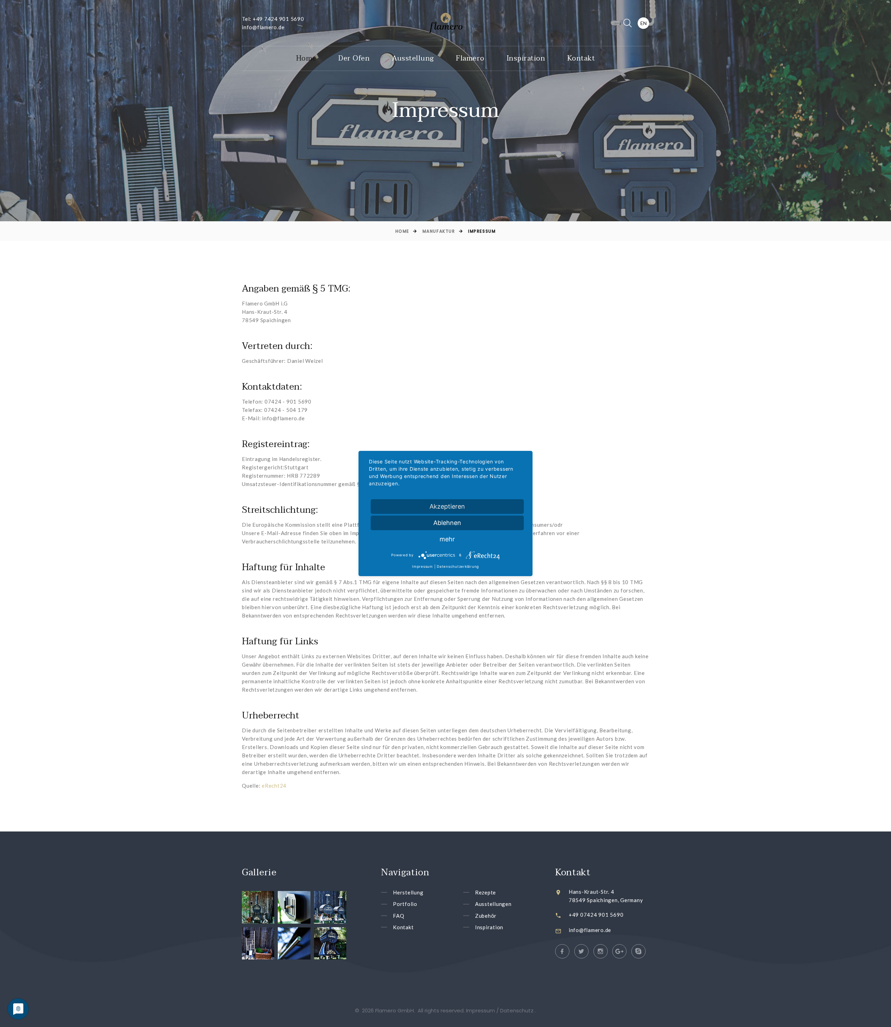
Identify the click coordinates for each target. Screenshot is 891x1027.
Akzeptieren (447, 506)
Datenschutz (517, 1010)
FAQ (398, 916)
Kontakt (581, 58)
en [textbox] (643, 23)
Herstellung (408, 892)
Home (306, 58)
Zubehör (486, 916)
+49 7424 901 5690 (278, 19)
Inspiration (526, 58)
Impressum (422, 566)
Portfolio (405, 904)
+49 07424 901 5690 (596, 914)
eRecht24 (274, 785)
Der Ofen (354, 58)
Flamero (470, 58)
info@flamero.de (263, 27)
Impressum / (483, 1010)
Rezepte (485, 892)
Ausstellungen (493, 904)
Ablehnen (447, 522)
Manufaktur (439, 231)
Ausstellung (413, 58)
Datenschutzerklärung (458, 566)
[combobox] (643, 23)
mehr (447, 539)
